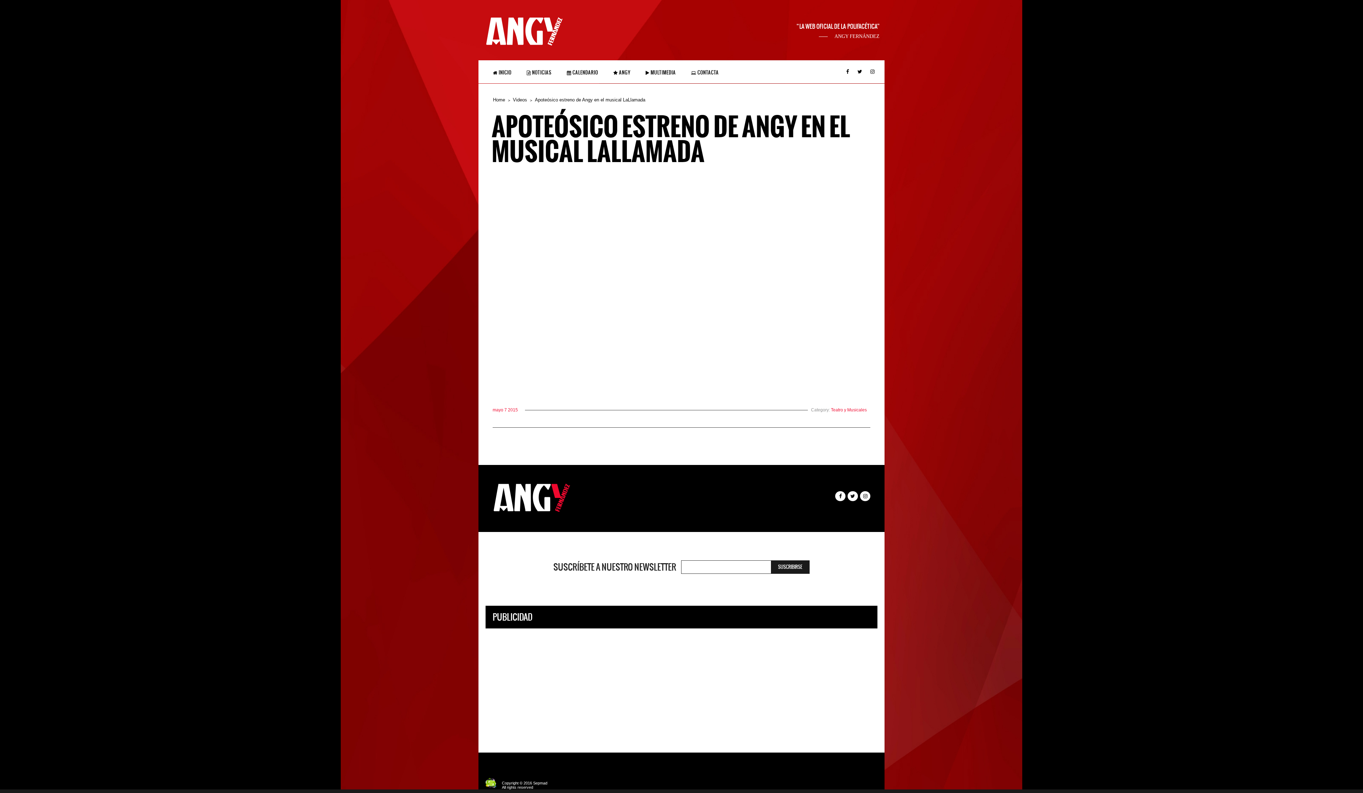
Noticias (541, 72)
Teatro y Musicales (849, 409)
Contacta (707, 72)
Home (499, 99)
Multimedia (663, 72)
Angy (624, 72)
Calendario (584, 72)
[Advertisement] (681, 685)
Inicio (504, 72)
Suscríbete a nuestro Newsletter (614, 567)
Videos (520, 99)
